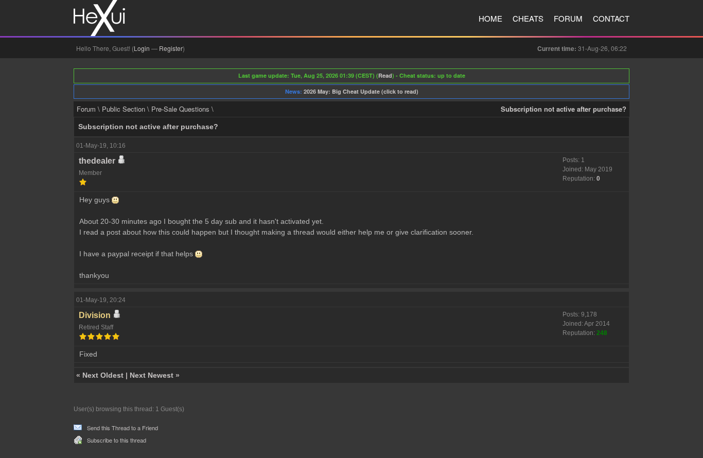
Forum (568, 18)
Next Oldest (103, 375)
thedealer (97, 160)
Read (385, 75)
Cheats (528, 18)
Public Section (123, 109)
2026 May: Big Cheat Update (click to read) (361, 91)
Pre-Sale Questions (180, 109)
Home (490, 18)
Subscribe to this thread (116, 440)
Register (171, 48)
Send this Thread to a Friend (122, 428)
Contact (611, 18)
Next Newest (151, 375)
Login (142, 48)
